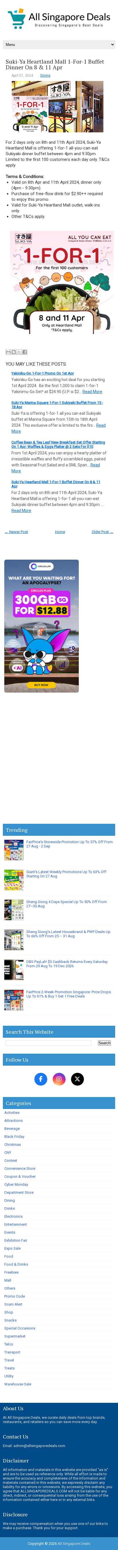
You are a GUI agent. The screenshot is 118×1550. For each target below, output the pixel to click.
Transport (12, 1352)
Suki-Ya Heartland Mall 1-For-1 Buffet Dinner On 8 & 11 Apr (55, 64)
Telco (8, 1344)
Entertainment (15, 1224)
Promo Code (14, 1296)
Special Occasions (19, 1328)
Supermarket (14, 1336)
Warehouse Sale (17, 1384)
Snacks (10, 1320)
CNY (7, 1152)
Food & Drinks (16, 1264)
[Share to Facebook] (24, 352)
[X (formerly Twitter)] (77, 1079)
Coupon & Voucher (20, 1176)
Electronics (13, 1216)
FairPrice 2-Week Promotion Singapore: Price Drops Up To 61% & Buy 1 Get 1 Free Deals (68, 994)
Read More (92, 391)
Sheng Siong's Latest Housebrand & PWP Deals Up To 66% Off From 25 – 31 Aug (68, 934)
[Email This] (8, 352)
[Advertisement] (59, 759)
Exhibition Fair (15, 1240)
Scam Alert (13, 1304)
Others (9, 1288)
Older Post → (102, 532)
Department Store (19, 1192)
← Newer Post (16, 532)
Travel (9, 1360)
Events (9, 1232)
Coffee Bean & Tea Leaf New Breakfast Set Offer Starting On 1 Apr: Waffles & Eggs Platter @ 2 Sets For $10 (58, 444)
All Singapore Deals (74, 1543)
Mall (7, 1280)
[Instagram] (59, 1079)
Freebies (11, 1272)
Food (8, 1256)
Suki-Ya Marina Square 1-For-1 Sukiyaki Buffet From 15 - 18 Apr (57, 404)
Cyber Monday (16, 1184)
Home (60, 532)
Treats (9, 1368)
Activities (11, 1112)
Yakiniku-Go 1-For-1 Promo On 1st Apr (42, 373)
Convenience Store (19, 1168)
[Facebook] (40, 1079)
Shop (8, 1312)
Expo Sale (12, 1248)
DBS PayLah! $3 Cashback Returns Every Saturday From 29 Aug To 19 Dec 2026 (67, 964)
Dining (45, 76)
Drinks (9, 1208)
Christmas (12, 1144)
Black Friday (14, 1136)
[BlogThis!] (14, 352)
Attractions (13, 1120)
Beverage (12, 1128)
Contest (10, 1160)
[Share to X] (19, 352)
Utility (8, 1376)
